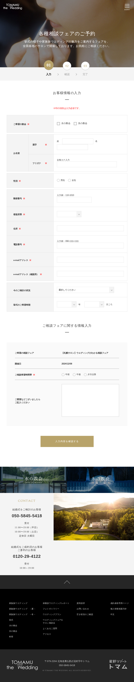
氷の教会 (82, 123)
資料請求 (81, 603)
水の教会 (65, 123)
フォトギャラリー (51, 609)
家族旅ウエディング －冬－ (22, 614)
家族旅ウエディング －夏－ (22, 609)
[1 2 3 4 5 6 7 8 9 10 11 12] (94, 304)
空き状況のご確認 (85, 614)
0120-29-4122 (27, 556)
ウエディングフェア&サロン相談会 (53, 621)
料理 (11, 637)
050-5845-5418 (27, 516)
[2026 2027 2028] (66, 304)
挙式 (11, 620)
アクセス (47, 634)
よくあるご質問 (50, 628)
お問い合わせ (83, 609)
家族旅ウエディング (18, 603)
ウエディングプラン (52, 614)
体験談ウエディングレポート (56, 603)
